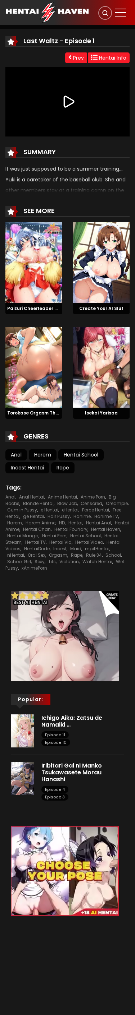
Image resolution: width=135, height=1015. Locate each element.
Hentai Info (112, 57)
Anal (16, 454)
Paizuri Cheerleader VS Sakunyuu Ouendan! (57, 308)
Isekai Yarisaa (101, 413)
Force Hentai (95, 510)
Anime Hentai (62, 497)
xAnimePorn (34, 568)
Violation (69, 562)
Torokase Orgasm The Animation (45, 413)
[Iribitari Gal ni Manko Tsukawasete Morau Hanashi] (22, 778)
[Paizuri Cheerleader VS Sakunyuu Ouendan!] (33, 262)
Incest (60, 549)
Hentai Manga (23, 536)
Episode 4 (55, 789)
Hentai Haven (105, 529)
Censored (91, 503)
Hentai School (81, 454)
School (113, 555)
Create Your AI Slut (101, 308)
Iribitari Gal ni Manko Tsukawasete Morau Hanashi (71, 772)
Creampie (117, 503)
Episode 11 (55, 735)
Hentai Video (89, 542)
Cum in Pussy (22, 510)
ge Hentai (33, 516)
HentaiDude (37, 549)
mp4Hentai (97, 549)
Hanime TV (106, 516)
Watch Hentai (97, 562)
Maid (75, 549)
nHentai (15, 555)
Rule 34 (94, 555)
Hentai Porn (54, 536)
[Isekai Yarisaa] (101, 366)
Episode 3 (55, 797)
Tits (52, 562)
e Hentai (49, 510)
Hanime (82, 516)
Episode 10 (56, 742)
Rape (63, 467)
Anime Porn (93, 497)
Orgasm (58, 555)
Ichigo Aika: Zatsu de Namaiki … (71, 721)
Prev (78, 57)
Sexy (40, 562)
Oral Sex (36, 555)
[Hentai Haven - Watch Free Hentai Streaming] (47, 12)
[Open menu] (120, 13)
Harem (42, 454)
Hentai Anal (98, 523)
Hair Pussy (59, 516)
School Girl (19, 562)
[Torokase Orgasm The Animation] (33, 366)
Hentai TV (35, 542)
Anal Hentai (31, 497)
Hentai (75, 523)
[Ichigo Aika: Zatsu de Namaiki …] (22, 730)
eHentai (70, 510)
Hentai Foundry (70, 529)
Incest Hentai (27, 467)
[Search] (105, 13)
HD (62, 523)
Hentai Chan (37, 529)
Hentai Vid (60, 542)
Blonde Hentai (38, 503)
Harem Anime (40, 523)
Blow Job (67, 503)
